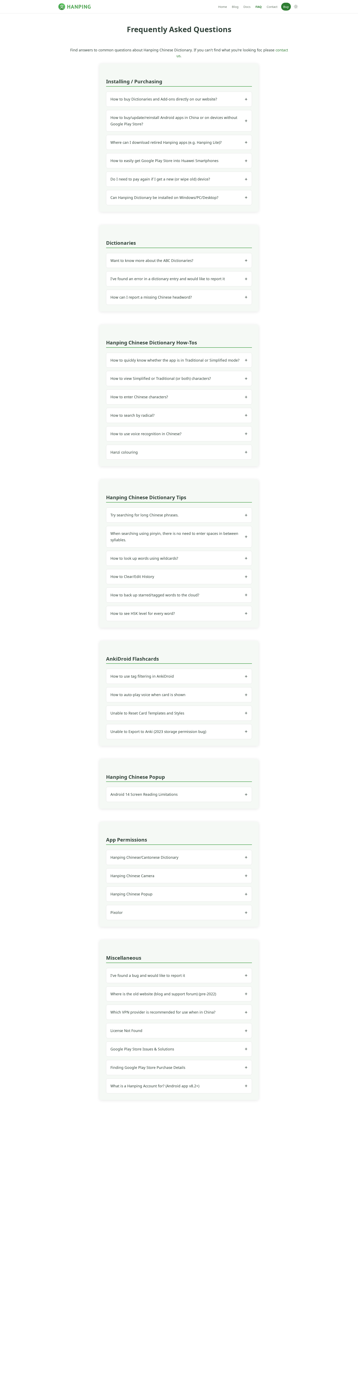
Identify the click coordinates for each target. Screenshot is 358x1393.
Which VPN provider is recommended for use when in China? (162, 1012)
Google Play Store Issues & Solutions (142, 1049)
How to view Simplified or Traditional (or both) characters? (160, 378)
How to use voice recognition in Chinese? (145, 433)
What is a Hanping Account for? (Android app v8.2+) (154, 1085)
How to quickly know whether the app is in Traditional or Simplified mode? (174, 360)
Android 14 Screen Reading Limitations (144, 794)
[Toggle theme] (296, 6)
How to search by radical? (132, 415)
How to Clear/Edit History (132, 576)
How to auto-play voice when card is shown (147, 694)
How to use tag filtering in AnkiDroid (142, 676)
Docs (246, 7)
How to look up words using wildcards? (144, 558)
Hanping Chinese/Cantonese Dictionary (144, 857)
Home (222, 7)
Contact (272, 7)
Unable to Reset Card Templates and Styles (147, 713)
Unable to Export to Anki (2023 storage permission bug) (158, 731)
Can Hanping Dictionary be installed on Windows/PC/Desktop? (164, 197)
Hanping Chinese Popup (131, 894)
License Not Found (126, 1030)
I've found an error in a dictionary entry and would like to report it (167, 278)
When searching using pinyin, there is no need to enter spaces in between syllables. (174, 536)
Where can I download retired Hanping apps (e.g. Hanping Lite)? (166, 142)
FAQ (258, 7)
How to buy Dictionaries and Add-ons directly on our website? (163, 99)
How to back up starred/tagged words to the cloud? (154, 594)
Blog (235, 7)
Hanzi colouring (124, 452)
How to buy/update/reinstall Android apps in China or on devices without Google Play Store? (173, 120)
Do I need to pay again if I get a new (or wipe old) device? (160, 179)
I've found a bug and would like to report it (147, 975)
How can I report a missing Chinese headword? (151, 297)
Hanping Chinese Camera (132, 875)
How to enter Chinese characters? (139, 396)
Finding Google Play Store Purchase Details (147, 1067)
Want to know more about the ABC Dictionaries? (151, 260)
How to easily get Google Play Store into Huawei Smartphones (164, 160)
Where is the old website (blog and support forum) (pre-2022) (163, 993)
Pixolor (116, 912)
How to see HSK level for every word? (142, 613)
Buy (286, 7)
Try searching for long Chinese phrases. (144, 514)
